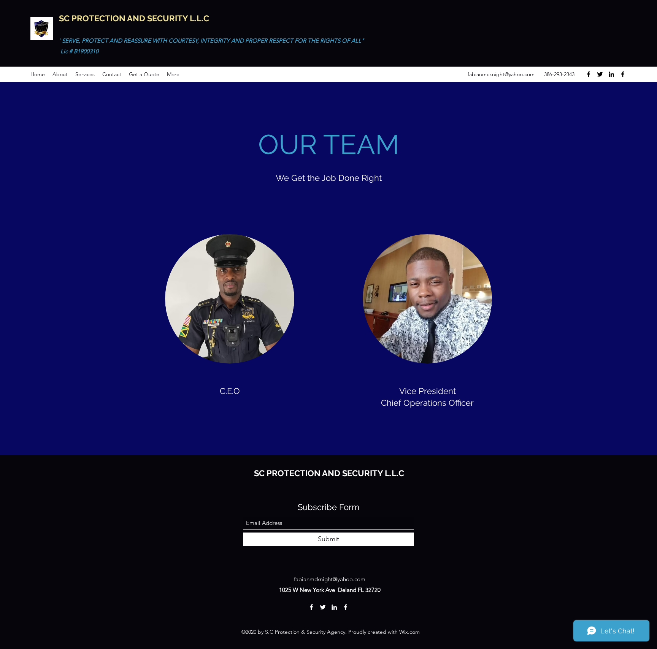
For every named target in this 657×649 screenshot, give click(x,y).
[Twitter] (600, 74)
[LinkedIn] (611, 74)
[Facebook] (588, 74)
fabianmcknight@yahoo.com (501, 74)
